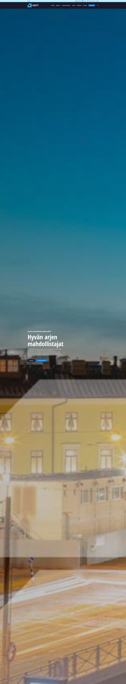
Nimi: (113, 674)
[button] (31, 360)
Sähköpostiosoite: (115, 671)
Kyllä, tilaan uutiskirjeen (117, 678)
